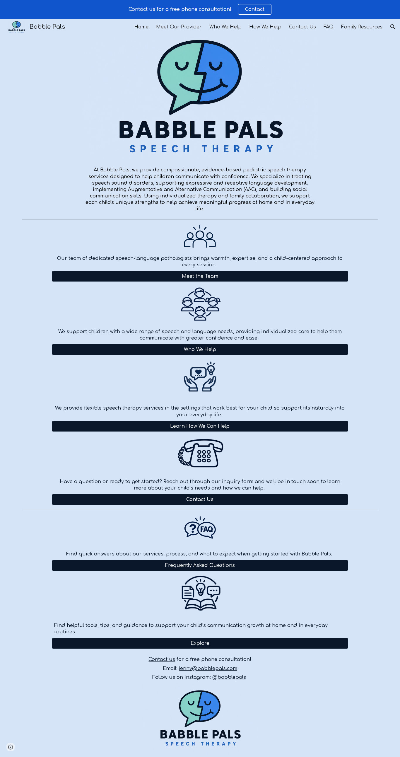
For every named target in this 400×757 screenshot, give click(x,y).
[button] (393, 27)
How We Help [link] (265, 27)
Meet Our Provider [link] (179, 27)
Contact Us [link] (302, 27)
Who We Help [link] (225, 27)
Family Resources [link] (361, 27)
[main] (200, 189)
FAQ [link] (329, 27)
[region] (200, 9)
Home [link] (141, 27)
